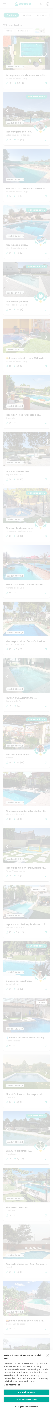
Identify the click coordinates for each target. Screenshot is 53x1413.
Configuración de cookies (26, 1407)
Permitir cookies (26, 1392)
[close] (48, 1355)
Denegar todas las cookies (26, 1399)
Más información (12, 1384)
